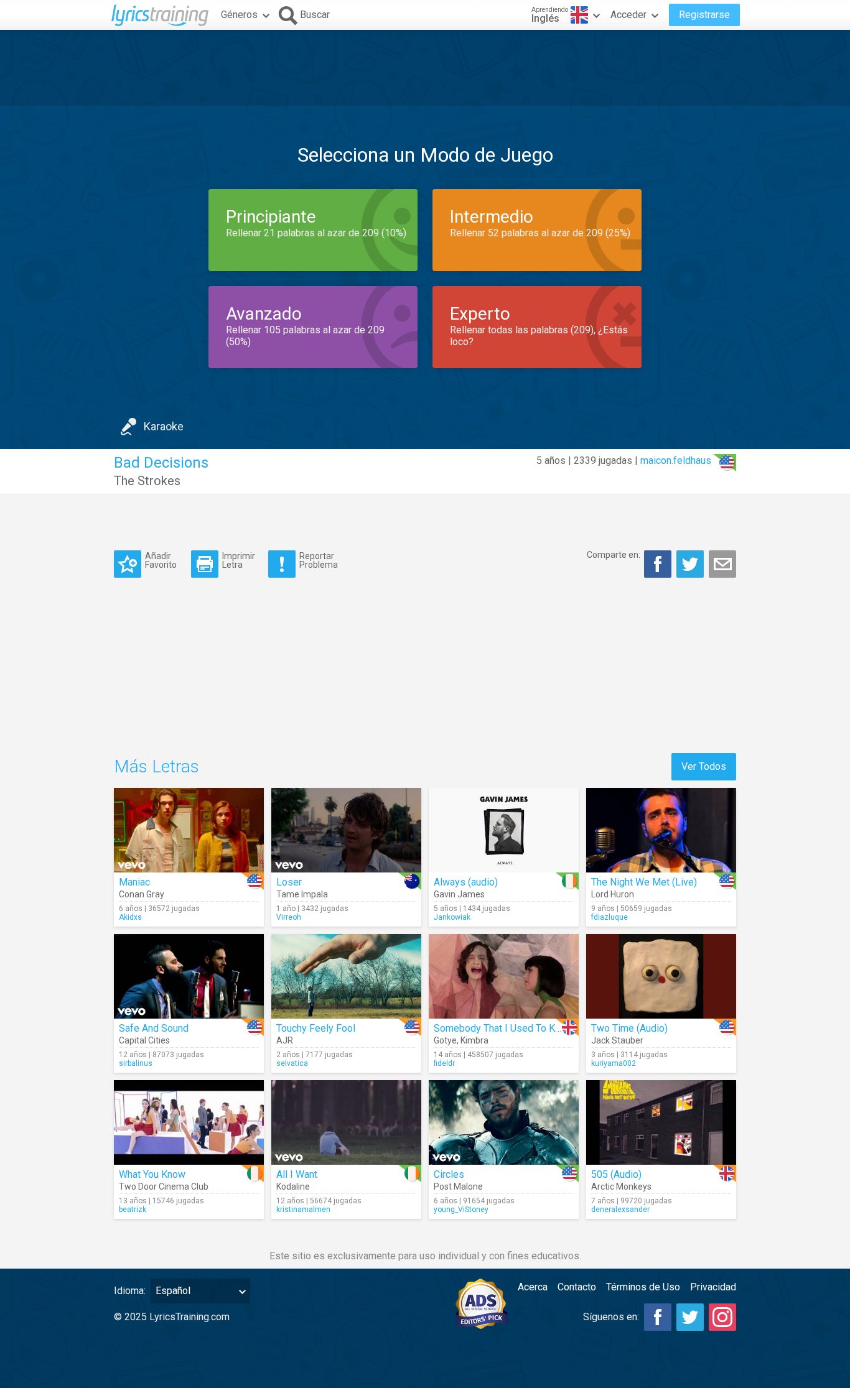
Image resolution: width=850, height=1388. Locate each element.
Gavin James (459, 894)
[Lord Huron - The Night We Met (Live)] (661, 830)
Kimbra (474, 1040)
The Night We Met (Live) (644, 882)
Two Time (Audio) (629, 1028)
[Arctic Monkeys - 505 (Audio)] (661, 1122)
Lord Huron (612, 894)
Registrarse (704, 15)
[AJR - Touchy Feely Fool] (346, 976)
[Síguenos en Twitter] (690, 1317)
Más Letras (156, 766)
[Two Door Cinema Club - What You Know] (189, 1122)
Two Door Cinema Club (163, 1186)
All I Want (296, 1174)
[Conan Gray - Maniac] (189, 830)
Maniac (134, 882)
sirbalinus (135, 1063)
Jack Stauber (617, 1040)
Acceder (628, 15)
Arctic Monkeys (621, 1186)
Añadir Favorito (161, 560)
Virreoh (288, 917)
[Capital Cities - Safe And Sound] (189, 976)
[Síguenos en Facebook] (657, 1317)
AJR (284, 1040)
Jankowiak (452, 917)
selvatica (292, 1063)
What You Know (152, 1174)
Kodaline (293, 1186)
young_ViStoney (461, 1209)
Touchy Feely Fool (315, 1028)
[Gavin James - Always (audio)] (504, 830)
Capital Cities (144, 1040)
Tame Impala (302, 894)
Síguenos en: (611, 1317)
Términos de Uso (643, 1287)
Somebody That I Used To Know (503, 1028)
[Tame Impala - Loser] (346, 830)
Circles (449, 1174)
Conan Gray (141, 894)
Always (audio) (466, 882)
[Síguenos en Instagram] (722, 1317)
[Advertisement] (425, 68)
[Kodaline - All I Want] (346, 1122)
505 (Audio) (616, 1174)
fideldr (444, 1063)
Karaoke (164, 426)
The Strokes (147, 480)
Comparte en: (613, 554)
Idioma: (130, 1291)
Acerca (533, 1287)
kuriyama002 (613, 1063)
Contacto (577, 1287)
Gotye (445, 1040)
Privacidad (713, 1287)
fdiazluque (609, 917)
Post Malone (458, 1186)
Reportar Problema (318, 560)
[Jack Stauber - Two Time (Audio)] (661, 976)
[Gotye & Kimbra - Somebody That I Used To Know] (504, 976)
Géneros (239, 15)
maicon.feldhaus (675, 460)
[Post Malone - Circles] (504, 1122)
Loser (289, 882)
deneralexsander (620, 1209)
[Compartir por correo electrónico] (722, 564)
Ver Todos (703, 766)
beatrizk (132, 1209)
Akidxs (130, 917)
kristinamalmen (303, 1209)
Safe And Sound (154, 1028)
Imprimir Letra (238, 560)
